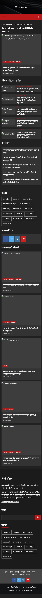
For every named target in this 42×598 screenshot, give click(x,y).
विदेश (17, 572)
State (18, 62)
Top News (29, 86)
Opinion (28, 209)
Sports (29, 213)
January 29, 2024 (9, 73)
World (7, 223)
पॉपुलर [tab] (11, 80)
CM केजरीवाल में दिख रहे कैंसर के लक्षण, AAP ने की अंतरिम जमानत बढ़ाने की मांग (27, 111)
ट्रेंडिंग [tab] (18, 80)
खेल (33, 572)
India (5, 62)
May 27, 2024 (8, 377)
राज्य (28, 572)
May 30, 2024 (8, 333)
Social (19, 213)
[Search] (38, 17)
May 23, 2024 (8, 463)
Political (11, 62)
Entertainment (9, 204)
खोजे (4, 509)
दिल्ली (23, 572)
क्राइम (28, 575)
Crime (6, 199)
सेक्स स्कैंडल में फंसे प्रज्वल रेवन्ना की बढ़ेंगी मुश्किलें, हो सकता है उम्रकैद (27, 123)
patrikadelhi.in (26, 590)
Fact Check (25, 204)
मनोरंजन (14, 575)
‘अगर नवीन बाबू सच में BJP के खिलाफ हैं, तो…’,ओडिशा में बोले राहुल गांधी (26, 100)
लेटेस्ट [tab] (4, 80)
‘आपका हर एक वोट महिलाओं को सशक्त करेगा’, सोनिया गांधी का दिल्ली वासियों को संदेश (26, 134)
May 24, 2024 (8, 420)
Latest (23, 86)
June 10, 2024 (8, 290)
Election (19, 95)
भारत (11, 572)
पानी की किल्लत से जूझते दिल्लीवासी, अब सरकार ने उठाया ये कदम (21, 151)
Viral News (30, 218)
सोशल (21, 575)
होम (6, 572)
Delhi (18, 86)
